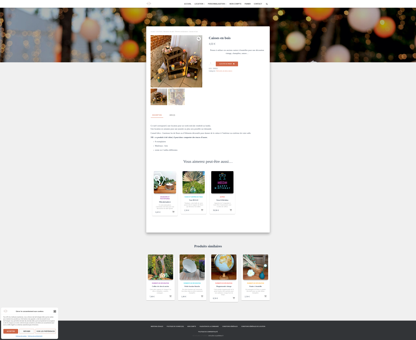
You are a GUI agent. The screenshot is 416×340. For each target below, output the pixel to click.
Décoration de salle (168, 31)
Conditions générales (230, 326)
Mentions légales (157, 326)
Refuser (26, 331)
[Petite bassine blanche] (192, 267)
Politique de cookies (21, 336)
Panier (248, 4)
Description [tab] (157, 115)
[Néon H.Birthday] (222, 182)
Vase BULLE (193, 200)
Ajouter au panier (225, 64)
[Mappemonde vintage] (223, 267)
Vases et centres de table (193, 197)
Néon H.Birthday (222, 200)
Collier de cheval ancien (160, 286)
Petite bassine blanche (192, 286)
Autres (222, 197)
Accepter (11, 331)
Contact (258, 4)
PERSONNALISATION (216, 4)
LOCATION (199, 4)
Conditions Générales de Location (253, 326)
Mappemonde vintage (224, 286)
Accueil (187, 4)
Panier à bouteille (255, 286)
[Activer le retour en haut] (411, 335)
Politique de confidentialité (35, 336)
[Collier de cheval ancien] (160, 267)
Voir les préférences (46, 331)
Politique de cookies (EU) (175, 326)
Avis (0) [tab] (172, 115)
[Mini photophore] (165, 182)
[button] (55, 311)
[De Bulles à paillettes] (149, 3)
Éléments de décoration (181, 31)
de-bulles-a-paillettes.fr (215, 336)
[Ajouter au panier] (173, 212)
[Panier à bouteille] (255, 267)
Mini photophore (165, 202)
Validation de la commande (209, 326)
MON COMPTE (235, 4)
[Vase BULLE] (194, 182)
